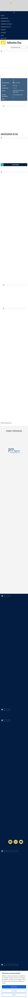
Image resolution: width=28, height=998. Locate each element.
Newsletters (3, 38)
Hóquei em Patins (4, 18)
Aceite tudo (14, 986)
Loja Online (3, 32)
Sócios (2, 35)
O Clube (2, 15)
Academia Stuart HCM (5, 27)
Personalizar (14, 990)
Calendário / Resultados (6, 24)
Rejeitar (14, 994)
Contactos (3, 29)
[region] (14, 984)
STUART (15, 88)
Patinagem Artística (5, 21)
